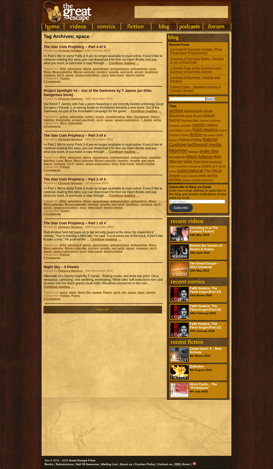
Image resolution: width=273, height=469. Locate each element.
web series (208, 175)
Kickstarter (177, 157)
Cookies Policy (145, 464)
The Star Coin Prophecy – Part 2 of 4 (75, 179)
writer (157, 119)
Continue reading (124, 63)
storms (150, 292)
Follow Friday (190, 140)
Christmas (174, 125)
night (72, 292)
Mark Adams (199, 156)
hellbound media (204, 144)
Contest (187, 130)
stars (141, 292)
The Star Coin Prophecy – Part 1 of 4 (75, 223)
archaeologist (119, 68)
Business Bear (190, 120)
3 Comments (52, 298)
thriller (184, 176)
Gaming (49, 119)
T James (146, 119)
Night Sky (84, 292)
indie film (209, 151)
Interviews (75, 123)
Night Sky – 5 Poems (61, 267)
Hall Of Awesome (87, 464)
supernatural (190, 170)
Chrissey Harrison (70, 50)
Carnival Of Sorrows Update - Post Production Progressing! (196, 51)
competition (175, 130)
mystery (102, 71)
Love (152, 68)
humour (193, 151)
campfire (155, 157)
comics (212, 125)
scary (206, 166)
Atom (185, 464)
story (104, 75)
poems (97, 292)
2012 (63, 68)
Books (49, 464)
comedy (186, 125)
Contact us (164, 464)
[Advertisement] (181, 12)
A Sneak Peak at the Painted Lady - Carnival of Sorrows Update (196, 69)
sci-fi (215, 166)
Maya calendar (62, 71)
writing (175, 180)
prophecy (151, 71)
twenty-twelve (135, 75)
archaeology (139, 68)
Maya (47, 71)
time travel (117, 75)
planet (139, 71)
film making (209, 135)
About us (126, 464)
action (176, 110)
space (69, 75)
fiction (196, 134)
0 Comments (52, 81)
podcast (215, 161)
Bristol (198, 115)
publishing (182, 166)
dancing (49, 160)
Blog (63, 123)
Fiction (65, 78)
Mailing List (109, 464)
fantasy (222, 130)
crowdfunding (115, 116)
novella (114, 71)
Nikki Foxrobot (196, 162)
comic (198, 124)
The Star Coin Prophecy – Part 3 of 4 (75, 135)
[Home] (53, 26)
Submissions (65, 464)
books (188, 115)
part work (126, 71)
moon (63, 292)
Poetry (172, 166)
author (89, 116)
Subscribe (181, 207)
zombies (186, 180)
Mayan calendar (84, 71)
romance (195, 166)
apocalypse (101, 68)
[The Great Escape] (68, 11)
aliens (87, 68)
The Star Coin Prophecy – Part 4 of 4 (75, 47)
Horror (178, 150)
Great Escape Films (82, 460)
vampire (193, 175)
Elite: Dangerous (138, 116)
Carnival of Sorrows (210, 120)
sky (124, 292)
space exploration (87, 75)
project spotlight (83, 119)
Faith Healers (205, 129)
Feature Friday (179, 134)
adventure (193, 111)
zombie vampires (202, 179)
